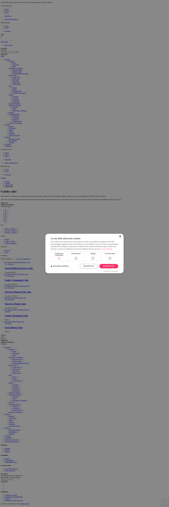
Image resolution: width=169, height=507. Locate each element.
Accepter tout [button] (109, 266)
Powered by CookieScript (110, 271)
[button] (60, 266)
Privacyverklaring (106, 249)
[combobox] (120, 236)
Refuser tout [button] (89, 266)
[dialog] (84, 253)
